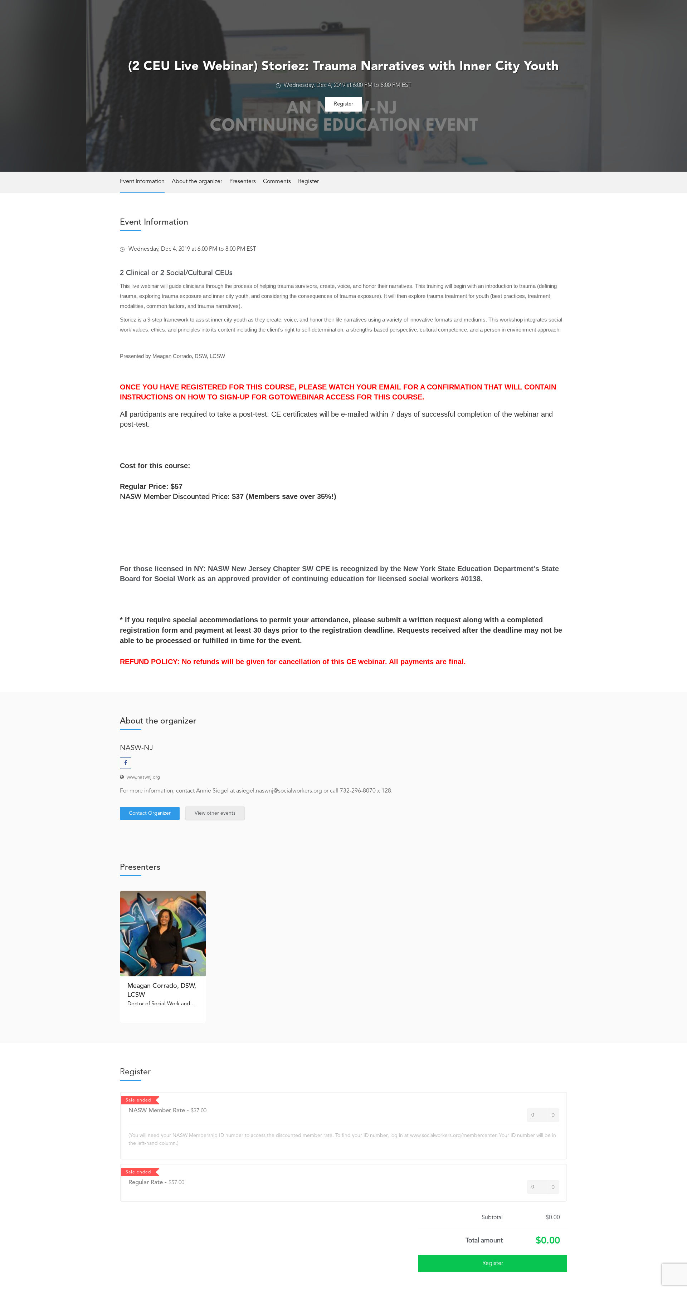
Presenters (242, 182)
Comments (277, 182)
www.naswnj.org (143, 777)
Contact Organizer (150, 813)
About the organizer (197, 182)
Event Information (142, 182)
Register (343, 104)
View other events (215, 813)
